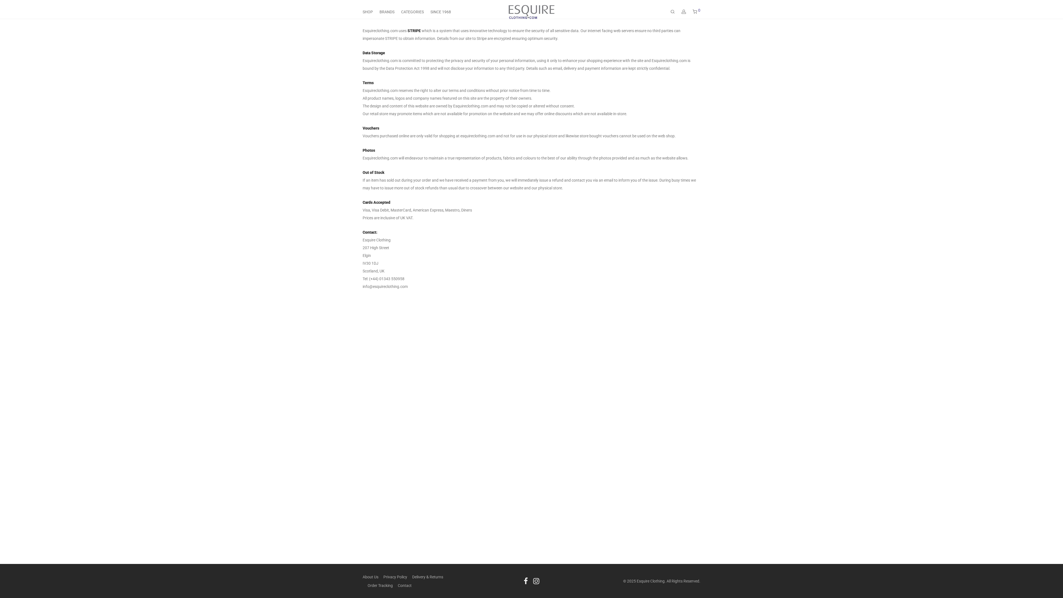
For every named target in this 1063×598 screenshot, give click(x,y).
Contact (405, 585)
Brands (387, 12)
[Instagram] (536, 581)
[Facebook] (526, 581)
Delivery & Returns (427, 577)
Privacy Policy (395, 577)
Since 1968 (440, 12)
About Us (370, 577)
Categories (412, 12)
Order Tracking (380, 585)
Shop (368, 12)
